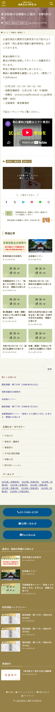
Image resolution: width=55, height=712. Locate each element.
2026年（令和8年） (11, 481)
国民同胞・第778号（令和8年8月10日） (21, 384)
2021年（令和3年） (10, 488)
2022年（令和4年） (39, 484)
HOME (11, 692)
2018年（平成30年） (20, 491)
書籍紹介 (9, 447)
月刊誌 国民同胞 (12, 453)
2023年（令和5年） (19, 484)
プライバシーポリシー (26, 692)
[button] (6, 202)
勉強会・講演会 (11, 23)
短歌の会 (23, 23)
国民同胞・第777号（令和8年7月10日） (20, 406)
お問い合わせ (43, 692)
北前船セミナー (9, 399)
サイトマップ (28, 695)
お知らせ (9, 435)
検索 (49, 369)
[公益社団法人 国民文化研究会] (27, 3)
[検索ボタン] (51, 3)
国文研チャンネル (13, 465)
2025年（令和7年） (30, 481)
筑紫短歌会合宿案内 (11, 391)
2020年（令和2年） (30, 488)
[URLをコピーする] (48, 202)
